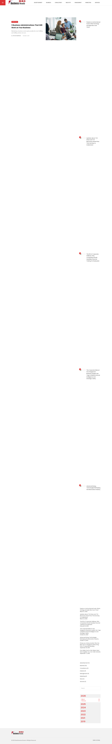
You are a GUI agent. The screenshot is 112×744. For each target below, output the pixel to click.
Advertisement (38, 2)
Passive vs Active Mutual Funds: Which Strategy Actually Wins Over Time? (93, 24)
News (81, 679)
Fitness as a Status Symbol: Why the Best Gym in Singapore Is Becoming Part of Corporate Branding (89, 644)
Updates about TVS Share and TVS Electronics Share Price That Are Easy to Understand (92, 141)
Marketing (88, 2)
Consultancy (58, 2)
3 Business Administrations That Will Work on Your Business (26, 26)
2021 (83, 717)
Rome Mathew (17, 35)
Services (97, 2)
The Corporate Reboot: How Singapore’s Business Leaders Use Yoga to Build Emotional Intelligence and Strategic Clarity (93, 374)
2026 (83, 695)
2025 (83, 704)
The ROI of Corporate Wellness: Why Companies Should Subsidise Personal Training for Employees (92, 257)
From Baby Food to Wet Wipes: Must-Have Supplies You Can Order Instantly (90, 651)
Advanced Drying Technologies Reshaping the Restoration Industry (93, 487)
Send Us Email (96, 740)
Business (48, 2)
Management (78, 2)
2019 (83, 721)
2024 (83, 707)
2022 (83, 714)
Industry (68, 2)
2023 (83, 711)
